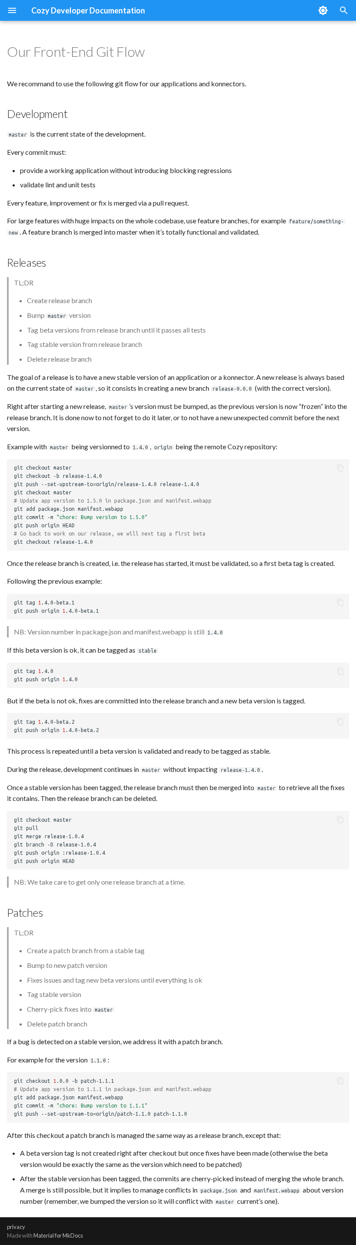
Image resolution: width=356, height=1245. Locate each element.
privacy (16, 1226)
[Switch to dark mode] (323, 10)
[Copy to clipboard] (340, 468)
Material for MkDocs (58, 1235)
